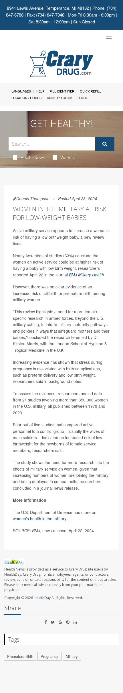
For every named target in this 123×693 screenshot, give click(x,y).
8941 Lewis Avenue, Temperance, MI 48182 (48, 8)
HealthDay (42, 597)
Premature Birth (20, 656)
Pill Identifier (62, 91)
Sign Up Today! (59, 97)
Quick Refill (90, 91)
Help (40, 91)
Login (83, 97)
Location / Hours (26, 97)
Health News (33, 157)
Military (72, 656)
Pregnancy (49, 656)
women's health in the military (39, 518)
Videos (67, 157)
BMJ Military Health (86, 275)
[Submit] (104, 144)
